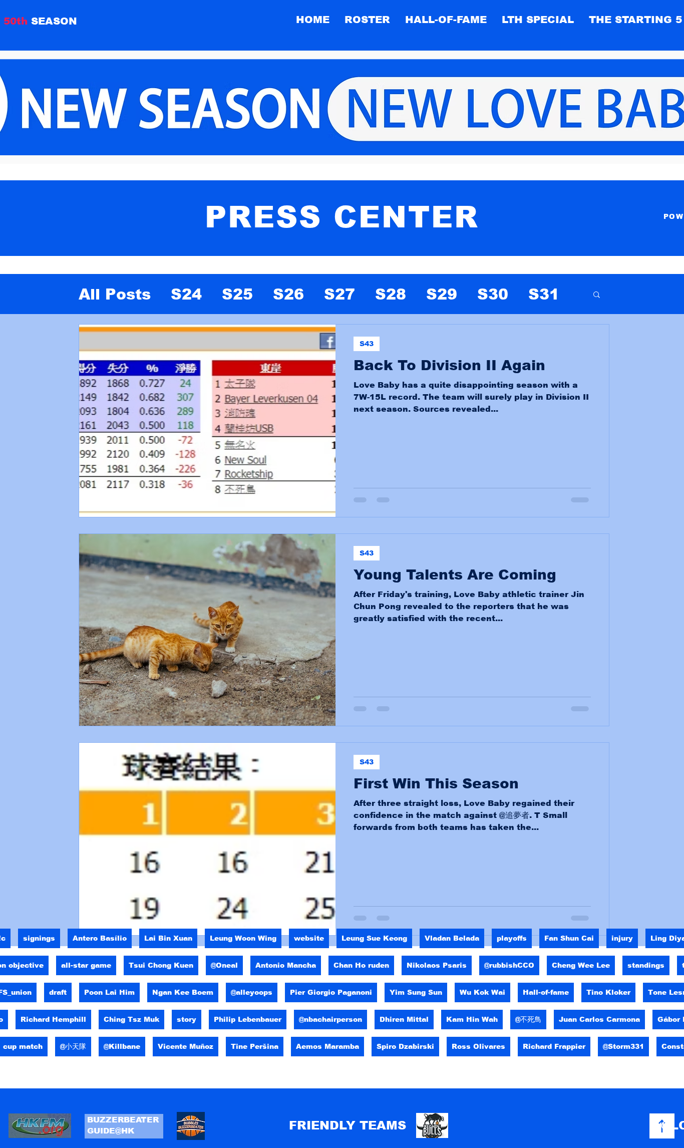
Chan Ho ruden (361, 965)
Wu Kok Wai (482, 992)
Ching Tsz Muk (131, 1019)
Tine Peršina (254, 1046)
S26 (288, 294)
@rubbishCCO (509, 965)
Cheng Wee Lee (581, 965)
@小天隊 (73, 1046)
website (309, 938)
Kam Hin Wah (472, 1019)
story (186, 1019)
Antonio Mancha (285, 965)
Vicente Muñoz (185, 1046)
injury (622, 938)
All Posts (115, 294)
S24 (186, 294)
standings (645, 965)
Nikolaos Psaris (437, 965)
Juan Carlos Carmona (599, 1019)
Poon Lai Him (109, 992)
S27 (339, 294)
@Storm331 (623, 1046)
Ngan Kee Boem (182, 992)
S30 (492, 294)
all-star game (86, 965)
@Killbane (122, 1046)
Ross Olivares (478, 1046)
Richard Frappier (554, 1046)
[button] (446, 19)
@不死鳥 (528, 1019)
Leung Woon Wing (243, 938)
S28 (390, 294)
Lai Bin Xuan (168, 938)
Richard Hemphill (53, 1019)
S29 (441, 294)
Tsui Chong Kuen (161, 965)
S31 (543, 294)
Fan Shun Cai (569, 938)
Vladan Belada (452, 938)
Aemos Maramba (327, 1046)
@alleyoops (251, 992)
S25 (237, 294)
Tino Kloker (608, 992)
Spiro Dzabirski (405, 1046)
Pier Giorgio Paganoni (331, 992)
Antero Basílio (100, 938)
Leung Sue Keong (374, 938)
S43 (367, 344)
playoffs (512, 938)
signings (39, 938)
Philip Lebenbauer (247, 1019)
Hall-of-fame (546, 992)
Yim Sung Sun (416, 992)
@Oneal (224, 965)
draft (58, 992)
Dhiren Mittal (404, 1019)
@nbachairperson (330, 1019)
